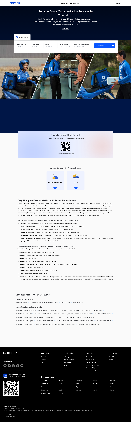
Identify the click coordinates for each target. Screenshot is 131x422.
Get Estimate (99, 45)
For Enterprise (63, 3)
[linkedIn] (17, 365)
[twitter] (9, 365)
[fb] (5, 365)
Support (118, 3)
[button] (22, 37)
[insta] (13, 365)
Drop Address (35, 44)
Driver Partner (74, 3)
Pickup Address (22, 44)
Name (47, 44)
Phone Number (65, 44)
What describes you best (82, 44)
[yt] (21, 365)
